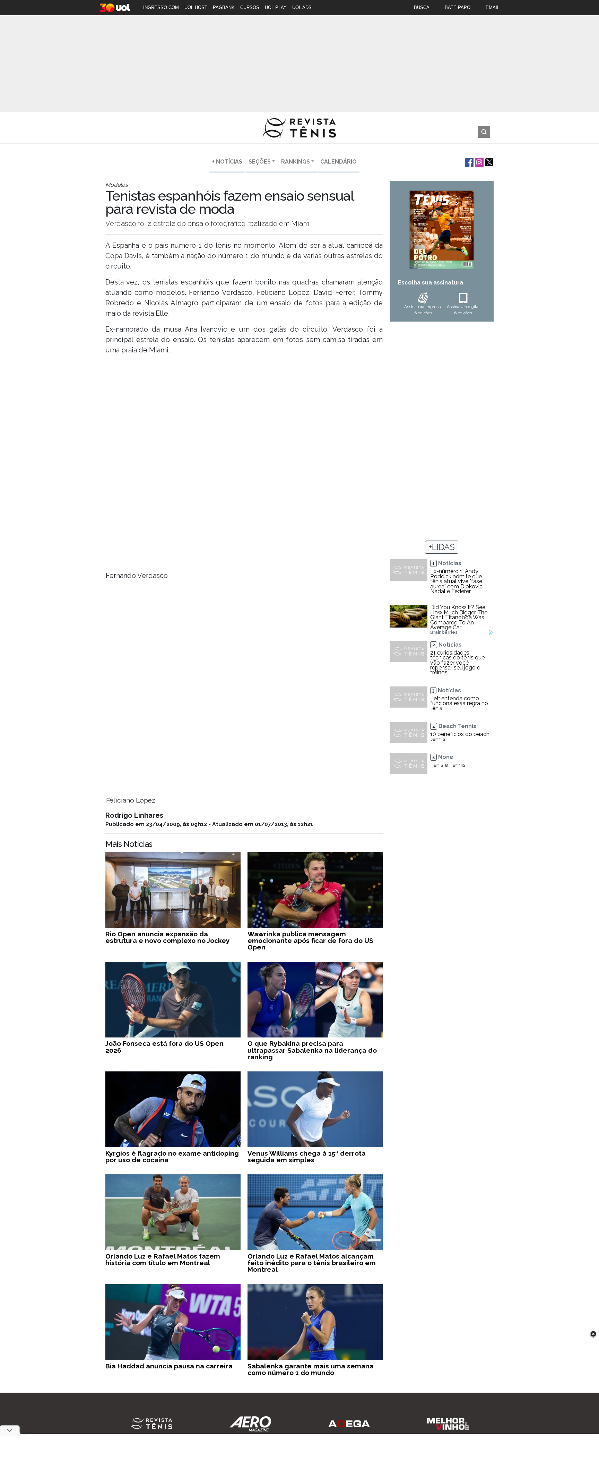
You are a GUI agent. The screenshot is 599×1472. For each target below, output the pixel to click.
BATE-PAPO (457, 7)
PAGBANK (224, 7)
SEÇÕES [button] (260, 161)
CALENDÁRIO (338, 161)
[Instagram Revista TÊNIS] (479, 161)
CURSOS (249, 7)
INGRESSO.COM (161, 7)
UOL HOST (195, 7)
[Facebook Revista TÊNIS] (468, 161)
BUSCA (421, 7)
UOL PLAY (276, 7)
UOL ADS (302, 7)
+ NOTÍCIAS (227, 161)
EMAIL (493, 7)
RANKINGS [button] (295, 161)
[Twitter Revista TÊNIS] (489, 161)
